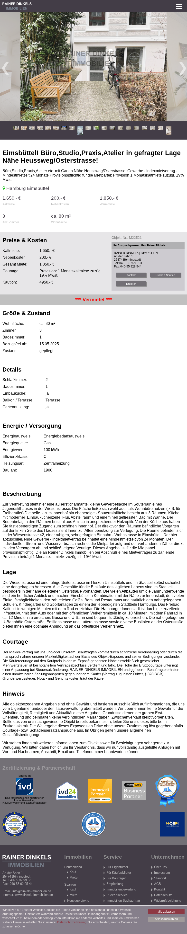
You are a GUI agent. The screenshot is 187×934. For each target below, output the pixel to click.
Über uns (160, 867)
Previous (5, 66)
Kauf (73, 872)
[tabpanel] (93, 66)
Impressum (162, 872)
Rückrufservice (117, 895)
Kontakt (159, 889)
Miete (73, 877)
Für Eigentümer (117, 867)
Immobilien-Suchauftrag (123, 900)
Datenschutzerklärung (71, 922)
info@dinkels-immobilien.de (31, 891)
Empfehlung (114, 884)
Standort (160, 878)
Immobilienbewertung (121, 889)
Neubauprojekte (78, 900)
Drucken (131, 283)
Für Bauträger (116, 878)
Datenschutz (163, 895)
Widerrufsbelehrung (167, 900)
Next (182, 66)
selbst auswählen (166, 919)
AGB (157, 884)
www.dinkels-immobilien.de (34, 895)
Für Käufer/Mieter (118, 872)
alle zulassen (166, 911)
